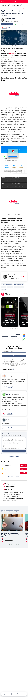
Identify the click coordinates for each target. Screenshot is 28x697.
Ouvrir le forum (15, 456)
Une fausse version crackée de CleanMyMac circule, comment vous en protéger (12, 534)
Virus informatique (20, 8)
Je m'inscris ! (14, 355)
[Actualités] (4, 694)
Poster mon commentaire (14, 451)
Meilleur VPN (5, 5)
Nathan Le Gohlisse (11, 18)
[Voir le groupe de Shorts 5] (15, 328)
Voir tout (24, 294)
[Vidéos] (11, 694)
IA (24, 5)
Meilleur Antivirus (16, 5)
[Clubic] (14, 1)
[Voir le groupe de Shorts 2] (10, 328)
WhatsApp (14, 336)
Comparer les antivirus (14, 476)
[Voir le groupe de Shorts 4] (14, 328)
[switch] (23, 1)
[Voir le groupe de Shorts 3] (12, 328)
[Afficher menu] (1, 1)
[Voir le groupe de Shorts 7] (19, 328)
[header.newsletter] (6, 2)
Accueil (3, 8)
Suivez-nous (7, 24)
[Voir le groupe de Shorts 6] (17, 328)
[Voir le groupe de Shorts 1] (9, 328)
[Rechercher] (4, 2)
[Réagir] (6, 27)
